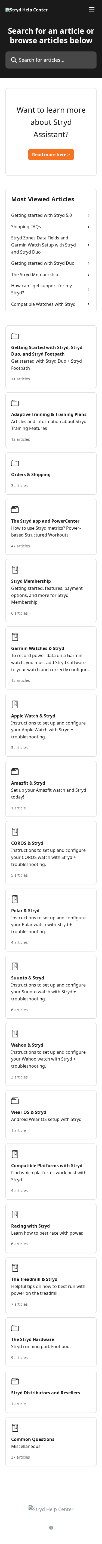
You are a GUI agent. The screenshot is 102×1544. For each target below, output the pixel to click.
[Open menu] (92, 10)
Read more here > (51, 155)
